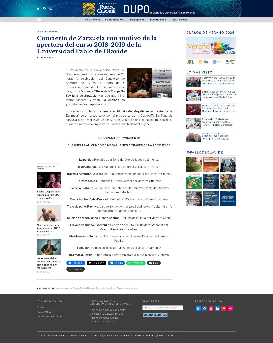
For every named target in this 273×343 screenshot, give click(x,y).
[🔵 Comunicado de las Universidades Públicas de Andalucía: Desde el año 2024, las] (228, 198)
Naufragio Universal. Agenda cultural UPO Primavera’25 (48, 228)
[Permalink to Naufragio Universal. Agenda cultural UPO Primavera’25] (49, 213)
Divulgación (137, 19)
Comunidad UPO (115, 19)
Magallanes (132, 288)
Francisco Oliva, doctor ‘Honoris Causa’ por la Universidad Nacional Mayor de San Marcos (218, 108)
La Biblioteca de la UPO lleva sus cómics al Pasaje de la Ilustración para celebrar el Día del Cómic (219, 94)
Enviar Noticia (44, 312)
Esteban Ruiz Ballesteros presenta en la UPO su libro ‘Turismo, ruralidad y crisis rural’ (217, 122)
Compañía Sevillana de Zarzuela (89, 288)
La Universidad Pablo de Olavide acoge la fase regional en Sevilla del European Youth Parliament (218, 81)
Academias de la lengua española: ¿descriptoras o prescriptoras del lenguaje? (216, 136)
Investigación (157, 19)
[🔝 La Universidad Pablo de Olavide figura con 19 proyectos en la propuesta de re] (194, 198)
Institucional (93, 19)
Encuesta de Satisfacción (50, 316)
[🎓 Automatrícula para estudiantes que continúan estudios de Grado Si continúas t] (211, 181)
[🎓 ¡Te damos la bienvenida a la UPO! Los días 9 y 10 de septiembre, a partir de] (194, 181)
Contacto (42, 307)
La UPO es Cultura (47, 31)
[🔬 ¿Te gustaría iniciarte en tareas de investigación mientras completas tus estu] (211, 198)
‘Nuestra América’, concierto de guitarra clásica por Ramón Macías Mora (49, 263)
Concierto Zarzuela (116, 288)
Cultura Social (179, 19)
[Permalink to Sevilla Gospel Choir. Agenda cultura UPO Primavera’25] (49, 180)
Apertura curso (64, 288)
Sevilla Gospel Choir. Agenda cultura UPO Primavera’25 (48, 194)
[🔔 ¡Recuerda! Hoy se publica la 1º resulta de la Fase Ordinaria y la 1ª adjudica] (228, 181)
